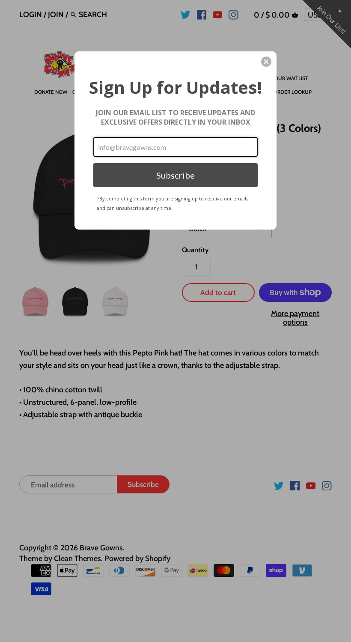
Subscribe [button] (175, 175)
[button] (266, 62)
